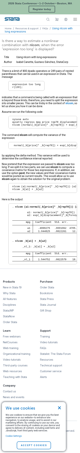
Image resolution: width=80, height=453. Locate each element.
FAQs (45, 28)
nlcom (69, 103)
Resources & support (27, 28)
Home (8, 28)
